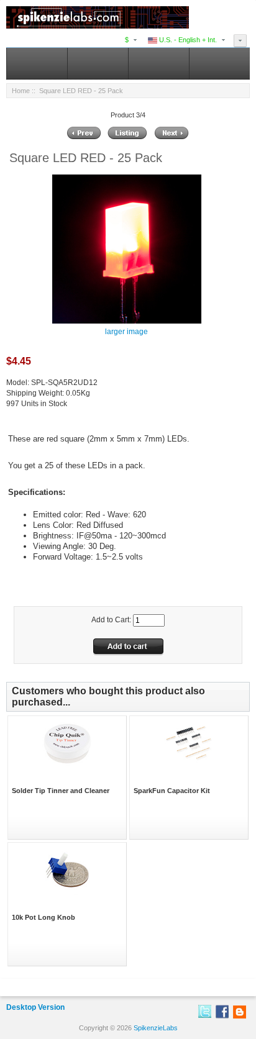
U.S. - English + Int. (187, 39)
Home (21, 90)
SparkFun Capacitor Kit (172, 790)
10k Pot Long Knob (43, 917)
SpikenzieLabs (156, 1028)
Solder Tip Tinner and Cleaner (60, 790)
